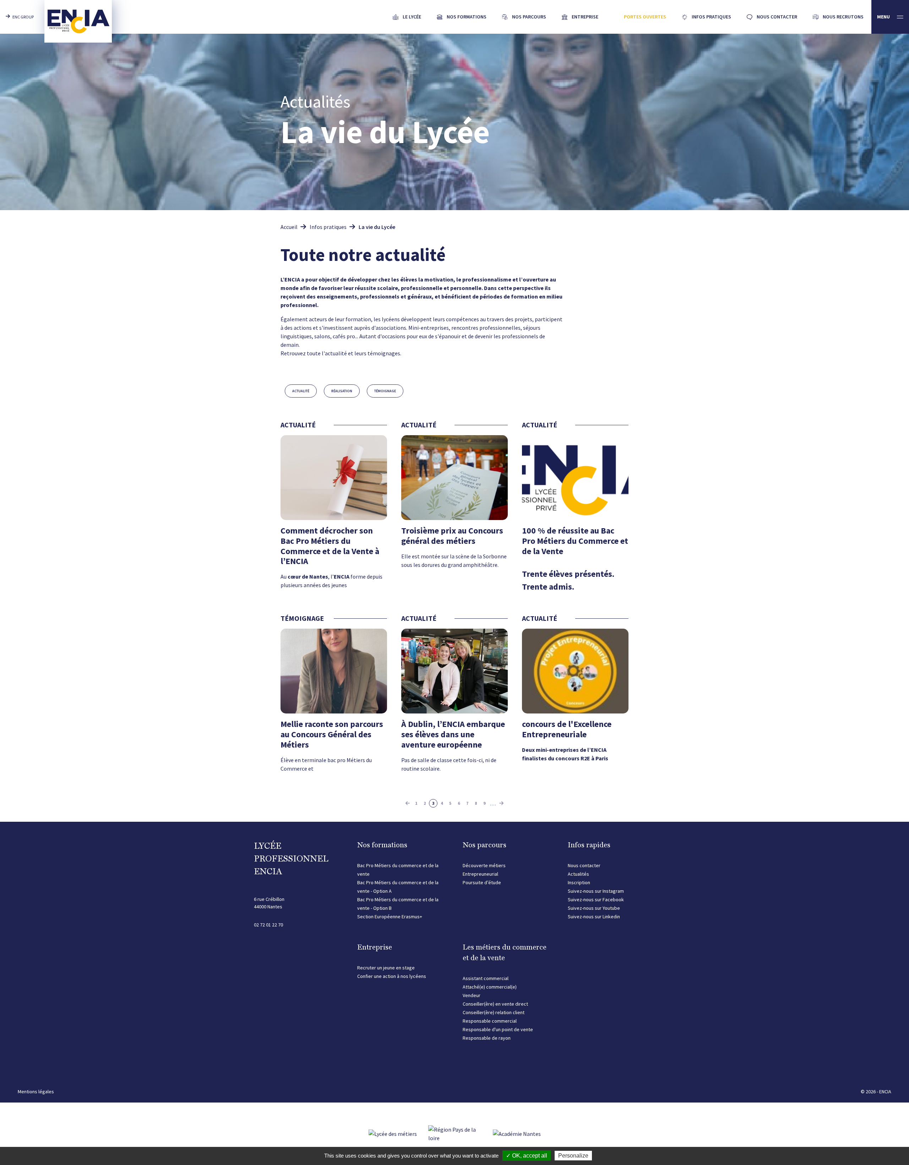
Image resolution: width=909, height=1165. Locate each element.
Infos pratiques (328, 226)
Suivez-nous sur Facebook (596, 899)
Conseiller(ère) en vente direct (495, 1004)
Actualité (300, 391)
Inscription (579, 882)
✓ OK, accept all (526, 1156)
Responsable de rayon (487, 1038)
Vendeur (471, 995)
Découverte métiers (484, 865)
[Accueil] (78, 21)
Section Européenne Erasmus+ (389, 916)
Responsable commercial (490, 1021)
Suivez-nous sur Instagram (596, 891)
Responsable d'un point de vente (498, 1029)
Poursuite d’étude (482, 882)
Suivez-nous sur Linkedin (594, 916)
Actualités (578, 874)
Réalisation (341, 391)
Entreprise (374, 947)
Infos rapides (589, 845)
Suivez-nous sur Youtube (594, 908)
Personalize (573, 1156)
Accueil (289, 226)
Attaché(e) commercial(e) (490, 987)
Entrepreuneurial (480, 874)
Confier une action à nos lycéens (391, 976)
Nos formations (382, 845)
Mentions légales (36, 1091)
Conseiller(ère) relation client (493, 1012)
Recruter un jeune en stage (386, 967)
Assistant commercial (485, 978)
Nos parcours (484, 845)
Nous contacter (584, 865)
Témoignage (385, 391)
